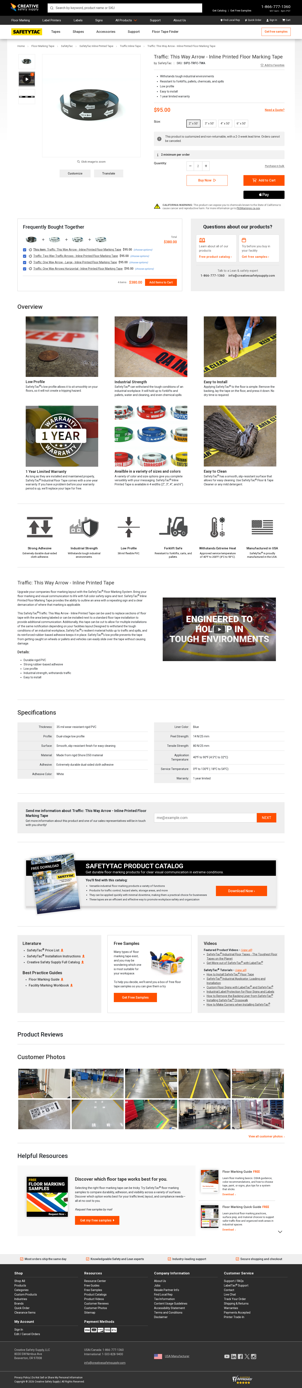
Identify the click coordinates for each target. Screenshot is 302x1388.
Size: (157, 121)
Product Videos (94, 1299)
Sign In (273, 20)
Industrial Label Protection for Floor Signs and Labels (240, 991)
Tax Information (164, 1299)
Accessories (105, 32)
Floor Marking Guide (44, 979)
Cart (288, 20)
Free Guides (91, 1285)
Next (280, 1231)
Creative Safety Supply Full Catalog (53, 962)
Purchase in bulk (274, 166)
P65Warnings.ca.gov (248, 208)
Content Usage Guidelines (170, 1303)
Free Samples (93, 1290)
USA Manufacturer (177, 1356)
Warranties (231, 1308)
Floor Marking (21, 20)
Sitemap (89, 1312)
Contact (229, 1290)
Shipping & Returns (236, 1303)
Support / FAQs (234, 1281)
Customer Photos (95, 1308)
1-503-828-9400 (112, 1354)
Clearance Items (25, 1312)
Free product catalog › (215, 257)
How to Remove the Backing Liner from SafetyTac (240, 996)
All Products (123, 20)
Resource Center (95, 1281)
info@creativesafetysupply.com (251, 275)
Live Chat (230, 1294)
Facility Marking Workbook (49, 985)
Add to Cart (267, 180)
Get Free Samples (240, 10)
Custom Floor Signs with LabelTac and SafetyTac (240, 987)
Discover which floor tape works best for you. (121, 1179)
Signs (99, 20)
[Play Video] (26, 79)
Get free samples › (255, 257)
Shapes (78, 32)
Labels (78, 20)
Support (155, 20)
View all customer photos (266, 1136)
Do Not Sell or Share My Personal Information (57, 1377)
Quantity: (160, 163)
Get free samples (276, 31)
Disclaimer (161, 1317)
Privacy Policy (22, 1377)
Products (20, 1285)
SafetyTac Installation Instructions (54, 956)
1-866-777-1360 (275, 6)
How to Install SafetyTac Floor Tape (230, 974)
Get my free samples (96, 1220)
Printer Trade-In (234, 1317)
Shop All (19, 1281)
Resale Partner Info (166, 1290)
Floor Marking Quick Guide (241, 1207)
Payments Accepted (237, 1312)
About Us (179, 20)
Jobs (157, 1285)
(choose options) (143, 249)
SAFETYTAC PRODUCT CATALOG (134, 866)
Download (228, 1194)
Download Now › (241, 891)
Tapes (55, 32)
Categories (21, 1290)
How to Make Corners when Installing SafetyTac (238, 1004)
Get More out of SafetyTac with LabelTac (235, 963)
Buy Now (204, 180)
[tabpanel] (237, 1183)
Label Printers (52, 20)
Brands (19, 1303)
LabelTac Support (236, 1285)
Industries (20, 1299)
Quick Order (254, 20)
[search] (124, 8)
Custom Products (25, 1294)
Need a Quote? (275, 110)
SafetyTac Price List (43, 950)
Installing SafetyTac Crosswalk (227, 1000)
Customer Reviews (96, 1303)
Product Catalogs (95, 1294)
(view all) (246, 950)
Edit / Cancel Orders (27, 1334)
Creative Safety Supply (47, 1381)
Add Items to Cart (161, 282)
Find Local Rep (231, 20)
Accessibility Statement (169, 1308)
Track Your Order (235, 1299)
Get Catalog (219, 10)
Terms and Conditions (168, 1312)
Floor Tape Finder (165, 32)
